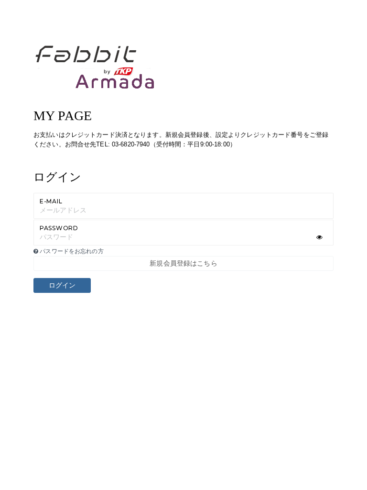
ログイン (62, 285)
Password (59, 228)
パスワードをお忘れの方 (71, 251)
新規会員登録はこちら (183, 263)
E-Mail (51, 201)
